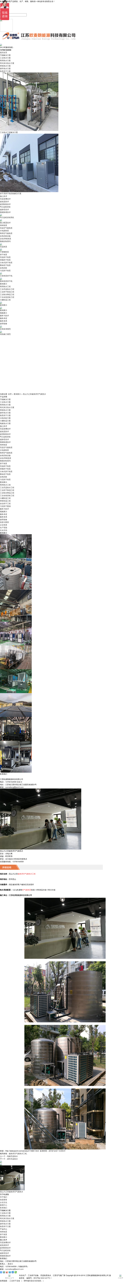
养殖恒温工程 (5, 500)
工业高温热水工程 (7, 289)
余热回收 (3, 268)
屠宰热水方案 (5, 68)
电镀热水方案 (5, 423)
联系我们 (3, 1207)
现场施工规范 (5, 334)
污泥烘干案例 (5, 506)
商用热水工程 (5, 286)
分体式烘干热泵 (6, 262)
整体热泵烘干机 (6, 281)
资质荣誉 (3, 1199)
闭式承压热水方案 (7, 63)
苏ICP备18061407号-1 (43, 1278)
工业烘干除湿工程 (7, 291)
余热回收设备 (5, 236)
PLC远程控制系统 (7, 217)
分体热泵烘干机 (6, 275)
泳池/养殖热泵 (5, 238)
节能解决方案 (5, 55)
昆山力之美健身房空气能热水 (34, 394)
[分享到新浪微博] (7, 1272)
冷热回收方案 (5, 418)
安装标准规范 (5, 329)
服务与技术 (4, 315)
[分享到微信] (16, 1272)
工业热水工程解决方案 (9, 132)
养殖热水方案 (5, 65)
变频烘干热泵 (5, 260)
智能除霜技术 (5, 212)
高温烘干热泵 (5, 257)
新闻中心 (3, 1205)
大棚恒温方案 (5, 420)
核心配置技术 (5, 222)
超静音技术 (4, 209)
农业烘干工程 (5, 503)
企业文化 (3, 1202)
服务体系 (3, 321)
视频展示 (3, 313)
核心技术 (3, 196)
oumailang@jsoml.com (14, 1269)
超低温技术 (4, 201)
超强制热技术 (5, 204)
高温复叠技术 (5, 198)
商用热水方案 (5, 60)
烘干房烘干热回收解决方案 (10, 193)
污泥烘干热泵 (5, 270)
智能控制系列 (5, 241)
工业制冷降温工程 (7, 294)
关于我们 (3, 1197)
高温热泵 (3, 246)
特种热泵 (3, 225)
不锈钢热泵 (4, 251)
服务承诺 (3, 318)
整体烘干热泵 (5, 265)
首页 (10, 394)
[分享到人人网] (13, 1272)
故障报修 (3, 323)
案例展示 (3, 283)
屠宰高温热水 (12, 1159)
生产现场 (3, 527)
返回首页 (3, 52)
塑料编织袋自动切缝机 (32, 1280)
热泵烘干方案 (5, 71)
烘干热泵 (3, 254)
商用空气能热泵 (6, 233)
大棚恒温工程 (5, 299)
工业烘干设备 (14, 1280)
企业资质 (3, 525)
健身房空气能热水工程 (18, 1153)
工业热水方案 (5, 57)
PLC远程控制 (5, 206)
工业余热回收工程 (7, 297)
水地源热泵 (4, 230)
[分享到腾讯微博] (10, 1272)
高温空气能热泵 (6, 228)
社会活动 (3, 530)
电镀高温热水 (12, 1156)
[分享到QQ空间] (4, 1272)
